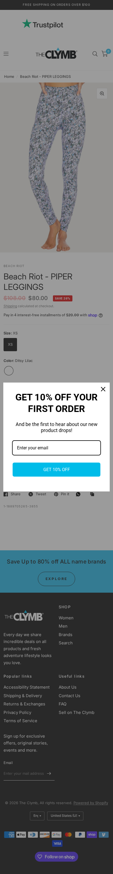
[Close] (103, 389)
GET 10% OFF (56, 469)
